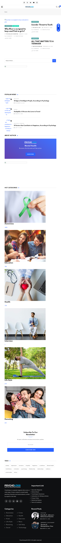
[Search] (57, 7)
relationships (40, 469)
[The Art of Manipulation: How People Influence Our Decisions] (35, 525)
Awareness (44, 522)
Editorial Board (35, 492)
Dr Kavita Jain (36, 27)
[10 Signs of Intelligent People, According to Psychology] (8, 101)
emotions (21, 465)
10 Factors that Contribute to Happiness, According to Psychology (35, 125)
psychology (24, 469)
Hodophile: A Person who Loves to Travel (27, 111)
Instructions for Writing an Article (39, 496)
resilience (48, 469)
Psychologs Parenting (12, 34)
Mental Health (50, 465)
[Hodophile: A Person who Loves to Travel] (8, 111)
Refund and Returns (36, 500)
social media (9, 472)
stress (15, 472)
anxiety (7, 465)
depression (14, 465)
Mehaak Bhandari (37, 46)
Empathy (28, 465)
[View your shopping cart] (59, 7)
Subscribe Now (30, 449)
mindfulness (9, 469)
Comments (9, 36)
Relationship (32, 469)
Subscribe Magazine (36, 490)
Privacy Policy (35, 498)
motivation (16, 469)
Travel (16, 109)
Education (43, 513)
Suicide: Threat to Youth (42, 25)
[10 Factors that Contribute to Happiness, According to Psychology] (8, 125)
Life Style (16, 98)
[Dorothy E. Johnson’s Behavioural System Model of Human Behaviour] (35, 516)
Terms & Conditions (36, 502)
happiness (34, 465)
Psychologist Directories (37, 494)
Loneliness (42, 465)
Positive (22, 123)
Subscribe (30, 154)
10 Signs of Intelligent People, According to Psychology (31, 101)
